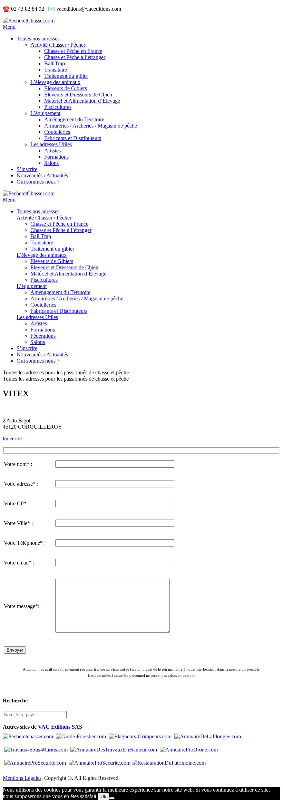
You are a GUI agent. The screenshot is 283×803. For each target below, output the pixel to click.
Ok (103, 796)
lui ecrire (12, 438)
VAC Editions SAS (60, 727)
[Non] (112, 798)
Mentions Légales (22, 778)
